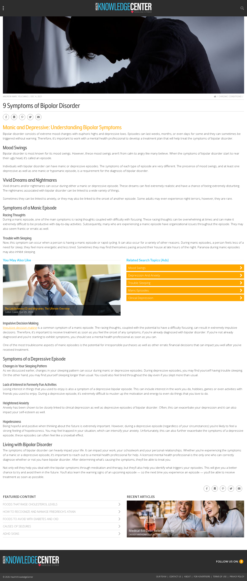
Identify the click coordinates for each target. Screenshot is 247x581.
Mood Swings (137, 268)
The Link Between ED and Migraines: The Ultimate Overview (37, 308)
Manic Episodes (138, 290)
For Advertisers (202, 576)
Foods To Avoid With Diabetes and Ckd (30, 519)
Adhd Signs (11, 533)
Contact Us (175, 576)
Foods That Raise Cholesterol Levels (30, 504)
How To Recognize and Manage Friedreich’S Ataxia (39, 511)
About (187, 576)
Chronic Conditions (230, 96)
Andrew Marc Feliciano (15, 96)
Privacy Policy (237, 576)
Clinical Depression (140, 298)
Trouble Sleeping (139, 283)
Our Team (161, 576)
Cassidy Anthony (138, 534)
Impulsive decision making (20, 327)
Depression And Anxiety (144, 275)
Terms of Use (220, 576)
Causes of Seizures (17, 526)
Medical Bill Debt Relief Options (151, 531)
